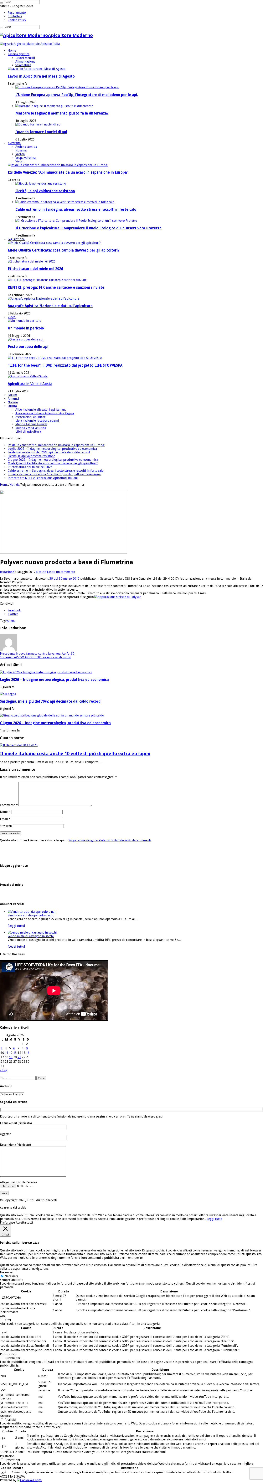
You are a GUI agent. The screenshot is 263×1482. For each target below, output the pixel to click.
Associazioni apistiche (30, 417)
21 (19, 1057)
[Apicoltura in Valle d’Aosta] (28, 376)
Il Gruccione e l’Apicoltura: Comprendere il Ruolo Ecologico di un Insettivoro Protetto (88, 228)
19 (11, 1057)
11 (6, 1053)
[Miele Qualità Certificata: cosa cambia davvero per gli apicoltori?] (54, 243)
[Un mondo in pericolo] (24, 321)
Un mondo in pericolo (26, 328)
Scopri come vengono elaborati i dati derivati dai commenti (110, 840)
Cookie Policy (17, 20)
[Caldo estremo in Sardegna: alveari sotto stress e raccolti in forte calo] (64, 202)
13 (15, 1053)
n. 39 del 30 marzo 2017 (63, 578)
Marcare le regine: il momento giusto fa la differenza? (62, 113)
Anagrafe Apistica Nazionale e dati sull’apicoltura (50, 306)
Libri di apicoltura (28, 431)
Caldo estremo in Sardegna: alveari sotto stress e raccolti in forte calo (75, 209)
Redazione (7, 572)
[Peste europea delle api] (25, 339)
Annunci (13, 398)
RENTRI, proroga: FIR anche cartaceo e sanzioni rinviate (56, 287)
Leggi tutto (214, 1219)
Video (12, 317)
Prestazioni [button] (7, 1456)
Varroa (20, 154)
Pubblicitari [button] (8, 1354)
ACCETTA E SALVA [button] (12, 1476)
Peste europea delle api (28, 347)
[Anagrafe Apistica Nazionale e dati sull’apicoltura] (43, 298)
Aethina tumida (26, 147)
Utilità (12, 406)
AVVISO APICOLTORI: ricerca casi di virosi (35, 657)
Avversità (14, 143)
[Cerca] (1, 2)
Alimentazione (25, 61)
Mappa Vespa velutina (30, 428)
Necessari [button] (6, 1272)
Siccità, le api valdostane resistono (45, 191)
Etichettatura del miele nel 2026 (35, 269)
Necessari (11, 1276)
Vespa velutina (25, 158)
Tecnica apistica (18, 54)
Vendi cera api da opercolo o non (30, 915)
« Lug (4, 1070)
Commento (9, 805)
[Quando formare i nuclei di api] (38, 124)
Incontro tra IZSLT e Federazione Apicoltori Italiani (43, 478)
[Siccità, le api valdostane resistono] (40, 183)
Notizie (13, 402)
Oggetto (5, 1134)
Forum (12, 395)
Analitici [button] (6, 1416)
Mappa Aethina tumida (31, 424)
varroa (10, 621)
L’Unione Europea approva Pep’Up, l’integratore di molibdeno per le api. (76, 95)
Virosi (19, 161)
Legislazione (16, 239)
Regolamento (17, 12)
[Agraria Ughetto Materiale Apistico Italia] (30, 44)
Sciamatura (23, 65)
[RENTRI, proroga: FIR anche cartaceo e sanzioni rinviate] (47, 280)
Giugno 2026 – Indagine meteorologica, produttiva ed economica (53, 459)
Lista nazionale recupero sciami (37, 420)
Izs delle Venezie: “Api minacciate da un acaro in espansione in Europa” (68, 172)
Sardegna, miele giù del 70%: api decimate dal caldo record (49, 452)
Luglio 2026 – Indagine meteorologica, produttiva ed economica (52, 449)
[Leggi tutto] (16, 926)
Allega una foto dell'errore (18, 1182)
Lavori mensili (25, 58)
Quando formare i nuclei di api (41, 132)
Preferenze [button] (7, 1222)
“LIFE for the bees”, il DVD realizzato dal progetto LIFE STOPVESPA (65, 365)
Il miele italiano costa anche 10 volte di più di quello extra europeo (54, 474)
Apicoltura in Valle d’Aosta (30, 384)
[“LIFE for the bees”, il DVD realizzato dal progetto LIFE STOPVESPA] (55, 358)
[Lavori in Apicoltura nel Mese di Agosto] (36, 69)
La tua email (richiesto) (16, 1123)
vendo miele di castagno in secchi (31, 936)
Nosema (21, 150)
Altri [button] (3, 1316)
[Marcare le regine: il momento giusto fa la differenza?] (54, 106)
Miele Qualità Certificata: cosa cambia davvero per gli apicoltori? (63, 250)
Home (12, 50)
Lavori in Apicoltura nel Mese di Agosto (41, 76)
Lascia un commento (61, 572)
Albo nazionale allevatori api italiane (40, 409)
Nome (5, 812)
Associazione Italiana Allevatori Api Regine (44, 413)
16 (27, 1053)
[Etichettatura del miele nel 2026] (31, 261)
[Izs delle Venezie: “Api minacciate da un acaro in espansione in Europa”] (58, 165)
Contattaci (15, 16)
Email (5, 819)
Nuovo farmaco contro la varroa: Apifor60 (37, 653)
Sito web (6, 826)
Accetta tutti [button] (24, 1222)
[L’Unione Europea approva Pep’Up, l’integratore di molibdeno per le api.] (67, 87)
